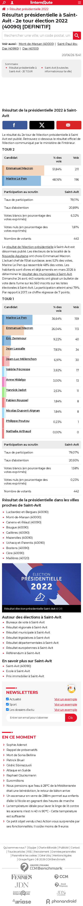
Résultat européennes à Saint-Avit (29, 648)
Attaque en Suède (18, 770)
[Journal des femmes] (22, 876)
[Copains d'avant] (22, 893)
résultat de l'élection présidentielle (30, 247)
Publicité (63, 847)
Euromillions (15, 781)
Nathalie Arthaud (18, 431)
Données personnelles (63, 851)
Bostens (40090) (17, 548)
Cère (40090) (15, 553)
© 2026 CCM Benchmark (50, 859)
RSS (29, 851)
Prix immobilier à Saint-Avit (25, 676)
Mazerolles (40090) (19, 538)
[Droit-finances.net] (61, 885)
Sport (13, 704)
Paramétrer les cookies (24, 855)
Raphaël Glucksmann (21, 775)
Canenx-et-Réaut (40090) (23, 522)
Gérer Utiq (45, 855)
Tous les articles (16, 851)
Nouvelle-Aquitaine (15, 256)
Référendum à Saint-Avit (23, 653)
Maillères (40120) (17, 558)
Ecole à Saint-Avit (18, 671)
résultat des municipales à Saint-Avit (47, 274)
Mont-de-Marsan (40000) (36, 44)
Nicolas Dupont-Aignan (23, 410)
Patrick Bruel (15, 760)
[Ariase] (22, 901)
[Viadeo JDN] (61, 893)
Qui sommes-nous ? (14, 847)
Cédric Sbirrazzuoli (19, 765)
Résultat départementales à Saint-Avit (32, 643)
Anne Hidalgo (16, 379)
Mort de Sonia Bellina (21, 755)
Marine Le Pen (16, 178)
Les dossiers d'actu (21, 710)
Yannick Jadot (16, 390)
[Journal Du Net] (22, 885)
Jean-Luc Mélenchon (21, 359)
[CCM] (61, 876)
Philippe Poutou (17, 421)
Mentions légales (62, 855)
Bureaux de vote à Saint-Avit (25, 622)
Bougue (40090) (17, 527)
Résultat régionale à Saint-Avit (26, 627)
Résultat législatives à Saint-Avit (28, 638)
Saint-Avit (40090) (18, 666)
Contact (75, 847)
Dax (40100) (30, 48)
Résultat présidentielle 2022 (28, 9)
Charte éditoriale (47, 847)
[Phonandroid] (61, 901)
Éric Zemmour (16, 338)
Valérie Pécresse (18, 369)
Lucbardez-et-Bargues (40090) (27, 512)
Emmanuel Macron (19, 168)
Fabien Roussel (17, 400)
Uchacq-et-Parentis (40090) (25, 543)
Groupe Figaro (26, 859)
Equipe (32, 847)
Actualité (15, 699)
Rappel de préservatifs (21, 750)
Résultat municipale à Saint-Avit (28, 632)
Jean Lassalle (15, 348)
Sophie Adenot (16, 745)
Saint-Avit (50, 67)
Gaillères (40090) (17, 532)
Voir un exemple (65, 699)
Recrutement (41, 851)
